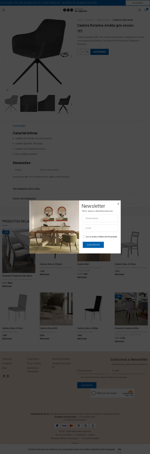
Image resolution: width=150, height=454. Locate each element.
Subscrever (93, 245)
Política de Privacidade (108, 237)
